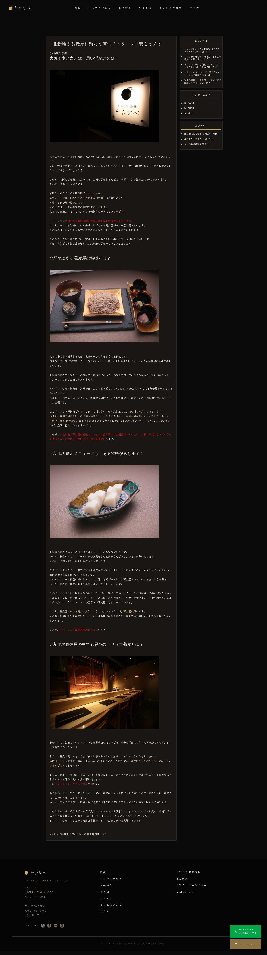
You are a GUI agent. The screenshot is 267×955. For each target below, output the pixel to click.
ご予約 (194, 8)
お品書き (125, 8)
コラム (105, 911)
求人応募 (182, 878)
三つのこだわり (99, 8)
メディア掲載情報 (188, 872)
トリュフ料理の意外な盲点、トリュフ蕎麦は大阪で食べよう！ (202, 58)
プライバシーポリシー (191, 885)
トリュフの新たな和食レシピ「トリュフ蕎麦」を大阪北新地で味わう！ (202, 66)
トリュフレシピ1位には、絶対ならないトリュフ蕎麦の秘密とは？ (202, 73)
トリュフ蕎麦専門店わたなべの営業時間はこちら (79, 834)
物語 (77, 8)
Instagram (185, 892)
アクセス (145, 8)
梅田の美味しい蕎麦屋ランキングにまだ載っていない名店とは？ (202, 81)
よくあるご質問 (170, 8)
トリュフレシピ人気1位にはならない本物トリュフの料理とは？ (202, 50)
